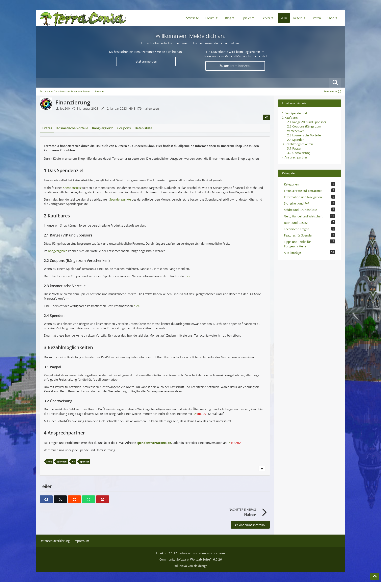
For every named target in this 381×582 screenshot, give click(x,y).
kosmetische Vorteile (304, 135)
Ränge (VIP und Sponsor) (306, 122)
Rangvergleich (57, 251)
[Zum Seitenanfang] (374, 576)
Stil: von (191, 566)
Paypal (294, 148)
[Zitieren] (262, 468)
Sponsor (84, 461)
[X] (60, 499)
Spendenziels (72, 188)
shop (49, 461)
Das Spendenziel (294, 113)
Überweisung (298, 153)
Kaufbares (290, 118)
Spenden (295, 140)
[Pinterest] (102, 499)
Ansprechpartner (294, 157)
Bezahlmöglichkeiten (297, 144)
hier (187, 276)
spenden (62, 461)
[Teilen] (266, 117)
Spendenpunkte (120, 199)
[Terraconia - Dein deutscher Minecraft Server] (83, 18)
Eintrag (47, 128)
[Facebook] (46, 499)
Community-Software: (190, 559)
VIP (73, 461)
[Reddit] (74, 499)
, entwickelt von (190, 553)
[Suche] (335, 83)
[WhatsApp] (88, 499)
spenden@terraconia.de (154, 443)
